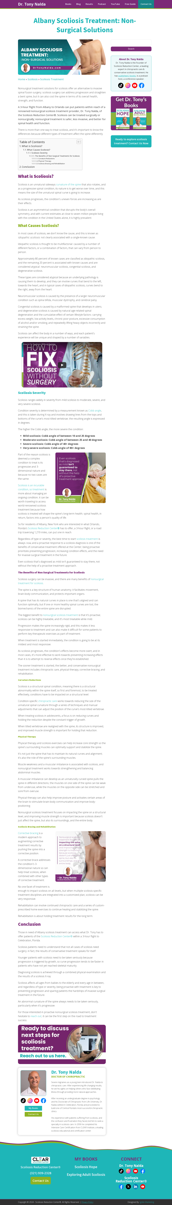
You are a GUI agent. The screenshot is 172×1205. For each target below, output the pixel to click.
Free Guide (130, 4)
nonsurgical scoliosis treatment (60, 615)
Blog (78, 4)
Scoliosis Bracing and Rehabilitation (51, 164)
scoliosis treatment (87, 539)
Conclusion (28, 166)
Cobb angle (94, 410)
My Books (33, 1108)
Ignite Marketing (147, 1202)
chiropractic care (47, 701)
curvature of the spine (68, 184)
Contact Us (146, 4)
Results (89, 4)
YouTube (115, 4)
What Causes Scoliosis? (38, 149)
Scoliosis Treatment (52, 79)
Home (21, 79)
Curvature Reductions (46, 158)
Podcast (102, 4)
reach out (35, 1016)
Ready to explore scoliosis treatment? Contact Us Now (131, 141)
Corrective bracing (28, 833)
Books (68, 4)
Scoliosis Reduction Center (43, 528)
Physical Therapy (44, 161)
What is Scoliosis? (32, 146)
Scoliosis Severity (39, 153)
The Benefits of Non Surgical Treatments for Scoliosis (57, 156)
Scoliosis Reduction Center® (56, 936)
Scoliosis (33, 79)
